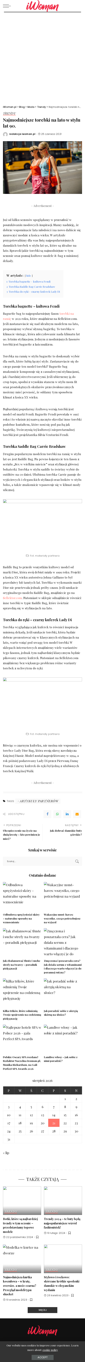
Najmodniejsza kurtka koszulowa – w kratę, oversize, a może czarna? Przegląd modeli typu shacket (19, 1285)
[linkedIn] (67, 814)
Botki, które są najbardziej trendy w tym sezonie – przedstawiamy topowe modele (20, 1225)
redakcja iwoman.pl (22, 134)
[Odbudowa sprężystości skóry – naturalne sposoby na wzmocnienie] (22, 896)
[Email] (77, 814)
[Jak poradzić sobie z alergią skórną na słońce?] (63, 992)
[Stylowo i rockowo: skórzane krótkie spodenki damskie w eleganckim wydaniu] (63, 1259)
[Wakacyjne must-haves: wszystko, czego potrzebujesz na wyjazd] (63, 896)
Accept (43, 1357)
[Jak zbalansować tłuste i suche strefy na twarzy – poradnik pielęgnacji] (22, 942)
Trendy (9, 113)
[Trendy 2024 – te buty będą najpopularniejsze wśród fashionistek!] (63, 1200)
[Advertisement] (42, 56)
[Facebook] (47, 814)
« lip (6, 1153)
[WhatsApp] (57, 814)
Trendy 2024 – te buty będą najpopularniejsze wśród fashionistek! (62, 1223)
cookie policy (50, 1350)
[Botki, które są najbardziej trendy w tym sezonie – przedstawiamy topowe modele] (22, 1200)
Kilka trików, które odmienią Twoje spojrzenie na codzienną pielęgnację (22, 1014)
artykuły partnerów (39, 801)
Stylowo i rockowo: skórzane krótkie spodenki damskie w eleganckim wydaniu (61, 1283)
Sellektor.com (12, 598)
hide (28, 275)
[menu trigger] (8, 6)
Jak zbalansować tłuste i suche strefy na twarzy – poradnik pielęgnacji (21, 964)
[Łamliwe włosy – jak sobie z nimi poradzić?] (63, 1039)
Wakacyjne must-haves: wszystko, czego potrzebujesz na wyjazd (62, 918)
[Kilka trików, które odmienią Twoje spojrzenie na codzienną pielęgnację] (22, 992)
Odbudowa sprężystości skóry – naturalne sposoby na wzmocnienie (21, 918)
